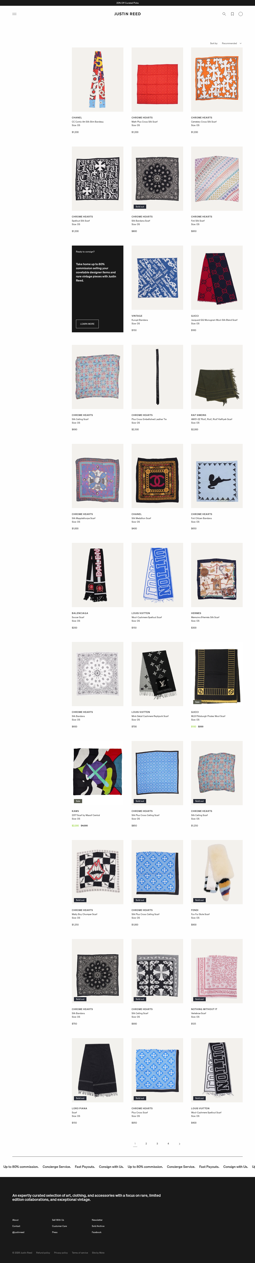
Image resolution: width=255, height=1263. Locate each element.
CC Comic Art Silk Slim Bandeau (88, 122)
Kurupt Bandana (140, 320)
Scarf (74, 1112)
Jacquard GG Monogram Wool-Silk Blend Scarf (214, 320)
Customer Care (59, 1226)
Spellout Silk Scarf (81, 221)
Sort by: (214, 43)
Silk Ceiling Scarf (80, 419)
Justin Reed (26, 1252)
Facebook (96, 1232)
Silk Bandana (78, 716)
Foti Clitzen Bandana (201, 518)
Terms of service (80, 1252)
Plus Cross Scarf (140, 1112)
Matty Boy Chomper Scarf (84, 914)
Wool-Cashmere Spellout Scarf (147, 617)
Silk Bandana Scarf (141, 221)
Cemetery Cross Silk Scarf (204, 122)
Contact (16, 1226)
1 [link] (135, 1144)
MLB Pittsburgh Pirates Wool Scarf (208, 716)
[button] (14, 14)
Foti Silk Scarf (198, 221)
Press (54, 1232)
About (15, 1220)
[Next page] (179, 1143)
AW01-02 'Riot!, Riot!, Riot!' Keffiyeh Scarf (211, 419)
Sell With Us (58, 1220)
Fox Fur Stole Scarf (200, 914)
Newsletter (97, 1220)
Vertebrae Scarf (198, 1013)
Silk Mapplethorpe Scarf (83, 518)
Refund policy (43, 1252)
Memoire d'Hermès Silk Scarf (205, 617)
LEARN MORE (87, 324)
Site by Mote (98, 1252)
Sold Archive (98, 1226)
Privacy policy (61, 1252)
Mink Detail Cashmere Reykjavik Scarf (150, 716)
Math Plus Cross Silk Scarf (145, 122)
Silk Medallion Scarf (141, 518)
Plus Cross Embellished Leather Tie (149, 419)
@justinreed (18, 1232)
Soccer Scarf (78, 617)
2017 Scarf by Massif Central (86, 815)
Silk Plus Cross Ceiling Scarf (145, 815)
